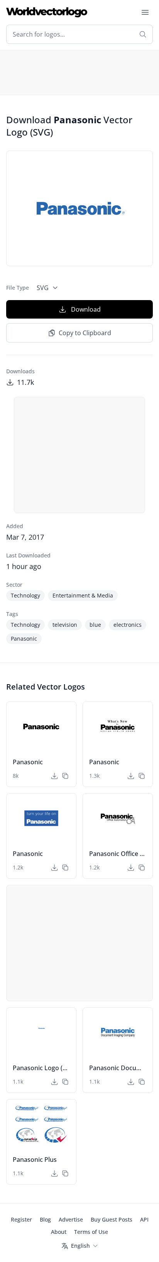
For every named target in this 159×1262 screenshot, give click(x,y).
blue (95, 624)
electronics (127, 624)
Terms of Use (91, 1231)
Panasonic (24, 638)
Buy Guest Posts (111, 1219)
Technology (25, 595)
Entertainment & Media (82, 595)
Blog (45, 1219)
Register (21, 1219)
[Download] (54, 775)
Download (86, 309)
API (144, 1219)
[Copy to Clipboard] (65, 775)
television (64, 624)
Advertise (71, 1219)
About (58, 1231)
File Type (17, 287)
